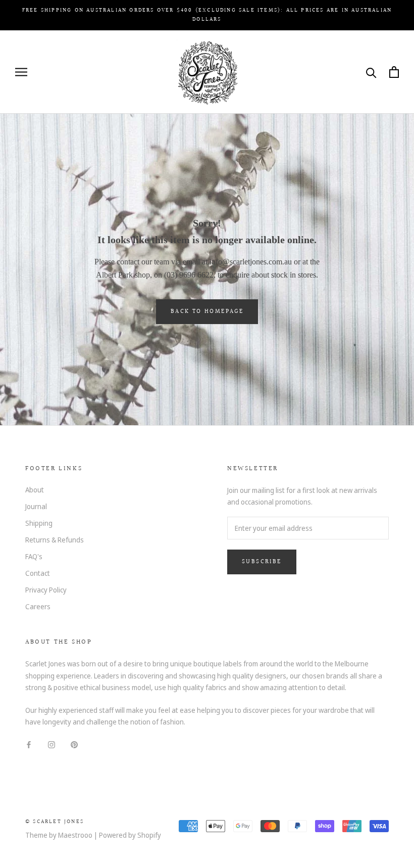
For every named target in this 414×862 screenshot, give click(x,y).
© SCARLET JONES (54, 822)
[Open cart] (394, 72)
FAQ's (33, 556)
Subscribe (262, 562)
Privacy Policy (46, 590)
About (34, 489)
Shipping (39, 523)
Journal (36, 506)
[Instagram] (51, 743)
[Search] (371, 72)
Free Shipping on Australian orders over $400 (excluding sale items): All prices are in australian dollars (207, 15)
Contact (37, 573)
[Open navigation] (21, 72)
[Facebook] (28, 743)
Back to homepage (207, 311)
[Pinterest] (74, 743)
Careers (37, 606)
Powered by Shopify (130, 835)
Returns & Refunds (54, 540)
